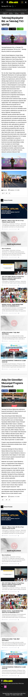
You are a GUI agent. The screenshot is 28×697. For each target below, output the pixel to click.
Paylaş (6, 28)
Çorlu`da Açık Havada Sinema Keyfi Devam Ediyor (17, 10)
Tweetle (13, 28)
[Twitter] (2, 686)
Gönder (21, 28)
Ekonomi (5, 190)
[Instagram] (5, 686)
